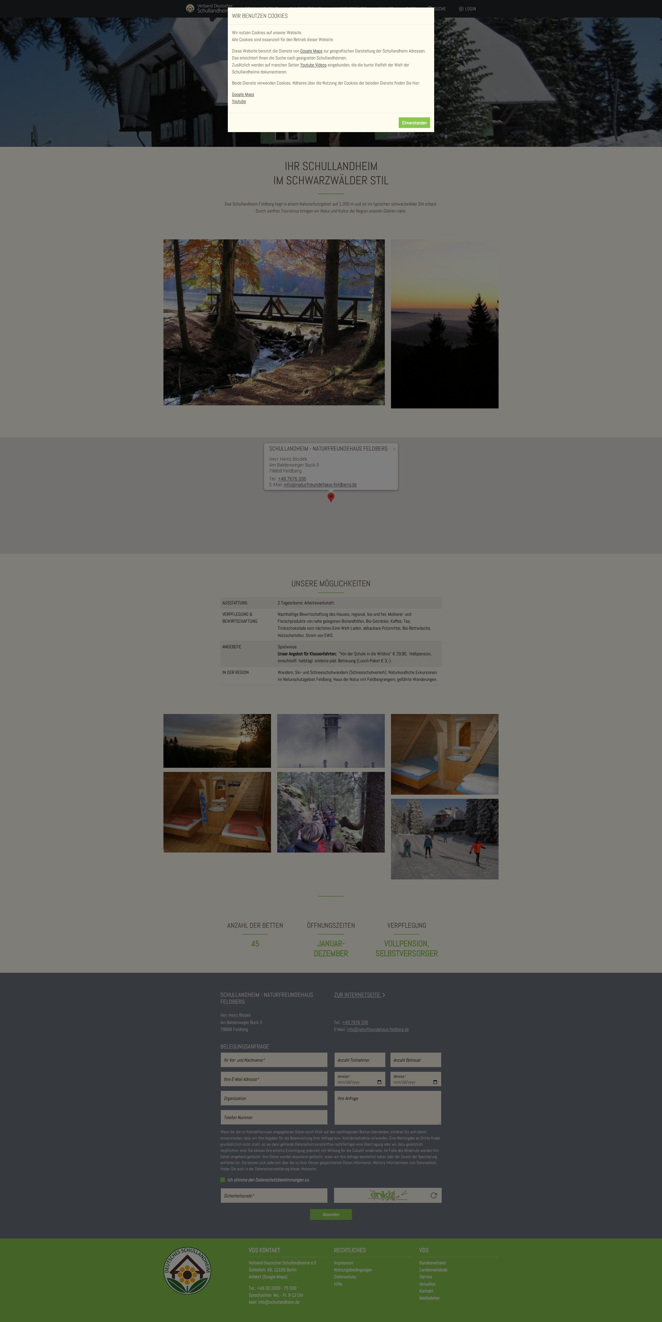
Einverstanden (414, 123)
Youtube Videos (313, 65)
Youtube (239, 101)
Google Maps (311, 51)
